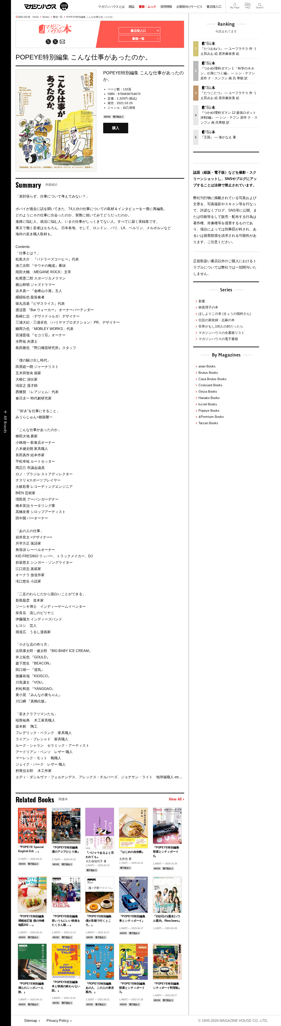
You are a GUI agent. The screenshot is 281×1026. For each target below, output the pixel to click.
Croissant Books (210, 385)
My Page (235, 4)
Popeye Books (209, 410)
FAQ (248, 4)
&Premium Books (211, 417)
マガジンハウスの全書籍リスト (221, 333)
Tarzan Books (208, 423)
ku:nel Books (207, 404)
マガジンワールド (46, 6)
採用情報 (166, 6)
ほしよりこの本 (224, 313)
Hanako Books (209, 398)
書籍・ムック (147, 6)
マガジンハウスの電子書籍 (218, 339)
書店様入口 (214, 6)
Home (35, 17)
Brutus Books (208, 372)
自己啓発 (129, 107)
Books (46, 17)
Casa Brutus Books (212, 379)
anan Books (207, 366)
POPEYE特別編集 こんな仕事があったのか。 (90, 17)
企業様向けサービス (189, 6)
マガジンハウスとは (111, 6)
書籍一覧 (58, 17)
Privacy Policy (58, 1020)
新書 (201, 301)
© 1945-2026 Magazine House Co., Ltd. (233, 1020)
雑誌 (132, 6)
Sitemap (30, 1020)
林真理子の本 (208, 307)
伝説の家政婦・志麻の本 (216, 320)
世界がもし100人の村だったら (220, 326)
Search (260, 4)
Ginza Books (207, 391)
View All (175, 799)
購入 (115, 128)
